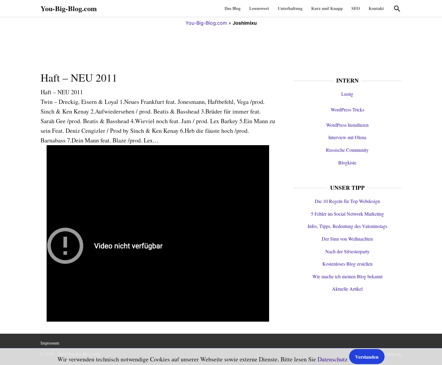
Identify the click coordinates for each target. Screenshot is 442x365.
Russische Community (347, 150)
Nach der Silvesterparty (347, 251)
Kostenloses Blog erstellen (347, 263)
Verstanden (367, 356)
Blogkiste (347, 162)
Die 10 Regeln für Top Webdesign (347, 201)
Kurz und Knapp (327, 8)
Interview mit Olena (347, 137)
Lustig (347, 94)
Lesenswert (259, 8)
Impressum (50, 343)
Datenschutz (333, 359)
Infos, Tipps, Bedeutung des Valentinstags (347, 226)
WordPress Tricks (347, 109)
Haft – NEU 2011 (79, 77)
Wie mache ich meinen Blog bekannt (347, 276)
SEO (355, 8)
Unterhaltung (290, 8)
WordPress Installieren (347, 125)
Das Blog (233, 8)
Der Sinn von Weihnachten (347, 239)
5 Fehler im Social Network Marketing (347, 214)
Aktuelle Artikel (347, 288)
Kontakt (376, 8)
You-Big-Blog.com (69, 8)
